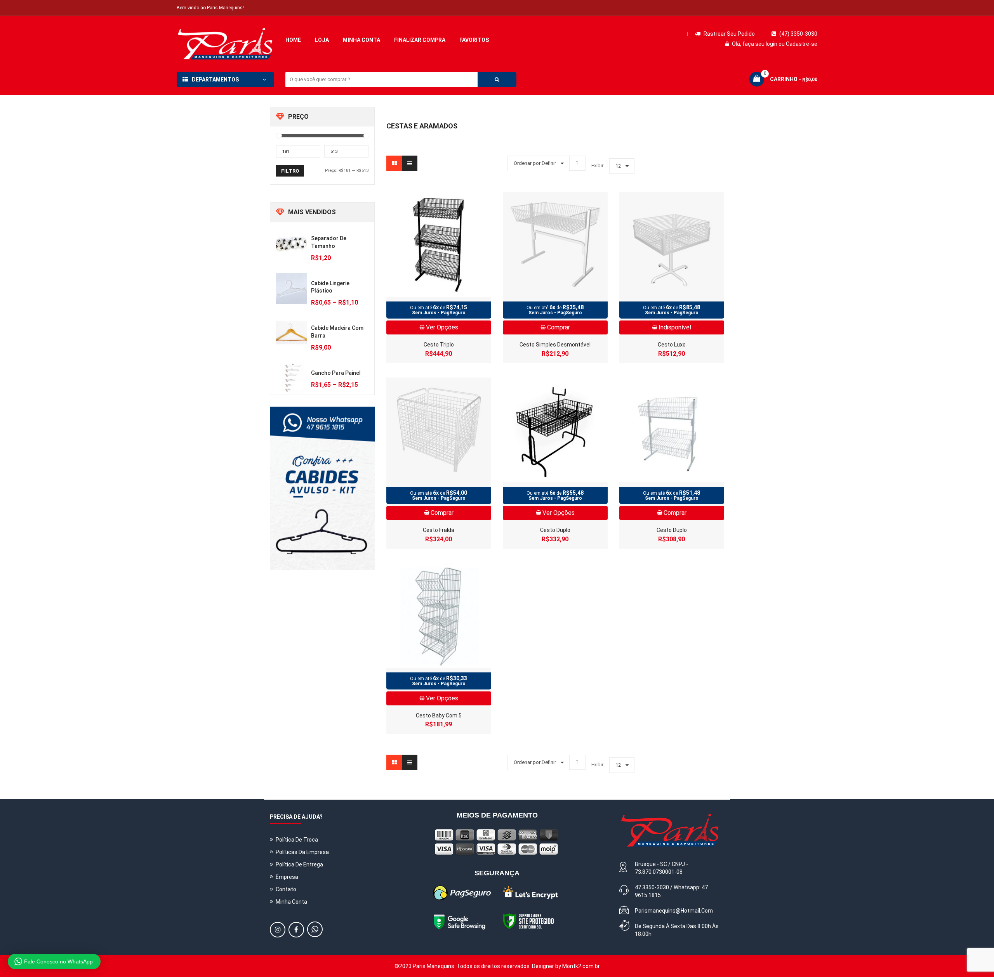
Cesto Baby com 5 (439, 715)
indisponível (675, 327)
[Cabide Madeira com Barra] (291, 333)
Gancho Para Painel (336, 373)
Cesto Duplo (555, 530)
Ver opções (442, 327)
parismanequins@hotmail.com (674, 911)
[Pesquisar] (497, 79)
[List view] (409, 163)
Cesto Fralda (438, 530)
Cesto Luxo (672, 344)
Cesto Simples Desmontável (555, 344)
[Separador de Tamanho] (291, 243)
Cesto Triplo (439, 344)
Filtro (290, 171)
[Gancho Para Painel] (291, 378)
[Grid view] (394, 163)
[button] (276, 930)
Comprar (558, 327)
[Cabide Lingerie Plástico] (291, 288)
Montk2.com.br (581, 966)
